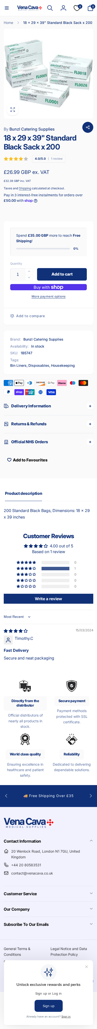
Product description (23, 493)
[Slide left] (6, 796)
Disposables (38, 365)
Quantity (16, 263)
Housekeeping (63, 365)
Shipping (25, 188)
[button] (6, 7)
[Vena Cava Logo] (28, 827)
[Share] (87, 127)
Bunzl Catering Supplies (29, 129)
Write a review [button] (48, 598)
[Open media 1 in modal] (48, 74)
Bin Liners (18, 365)
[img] (16, 630)
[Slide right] (90, 796)
